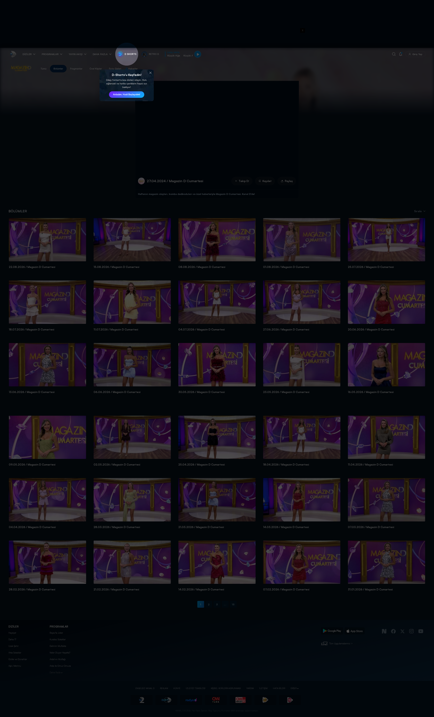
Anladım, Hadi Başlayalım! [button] (126, 94)
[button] (150, 73)
